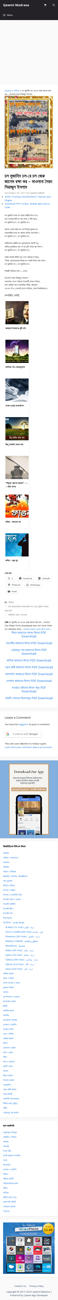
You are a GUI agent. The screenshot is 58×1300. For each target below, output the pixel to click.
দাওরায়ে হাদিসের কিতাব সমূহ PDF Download (29, 689)
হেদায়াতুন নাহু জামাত (11, 1112)
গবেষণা (5, 991)
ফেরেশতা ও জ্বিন (9, 1047)
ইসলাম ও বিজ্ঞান (9, 890)
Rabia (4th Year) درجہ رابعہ (19, 950)
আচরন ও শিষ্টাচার (9, 871)
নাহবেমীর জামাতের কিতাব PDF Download (29, 643)
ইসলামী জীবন (8, 908)
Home (8, 90)
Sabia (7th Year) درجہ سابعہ (19, 954)
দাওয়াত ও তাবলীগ (9, 1024)
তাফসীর (6, 1015)
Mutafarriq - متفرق (15, 945)
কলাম (5, 1160)
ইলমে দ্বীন (7, 1150)
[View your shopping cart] (45, 5)
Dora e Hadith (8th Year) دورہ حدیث (24, 931)
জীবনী (5, 1005)
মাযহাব (5, 1070)
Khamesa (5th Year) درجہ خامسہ (22, 936)
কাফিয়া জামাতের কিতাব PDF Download (29, 660)
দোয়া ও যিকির (8, 1033)
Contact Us (20, 1285)
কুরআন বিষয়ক (8, 987)
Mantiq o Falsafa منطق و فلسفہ (21, 941)
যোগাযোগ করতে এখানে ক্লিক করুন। (37, 629)
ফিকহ (5, 1042)
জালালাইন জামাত (9, 1001)
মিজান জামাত (8, 1075)
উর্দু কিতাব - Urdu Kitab (13, 922)
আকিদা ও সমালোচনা (10, 857)
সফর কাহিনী (7, 1093)
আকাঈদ (6, 852)
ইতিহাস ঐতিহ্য (9, 885)
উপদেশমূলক (7, 917)
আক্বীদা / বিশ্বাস (9, 1136)
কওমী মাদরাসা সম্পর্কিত (11, 1155)
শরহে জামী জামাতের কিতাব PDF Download (29, 667)
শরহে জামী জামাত (9, 1089)
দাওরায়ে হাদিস (8, 1029)
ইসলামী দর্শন (8, 913)
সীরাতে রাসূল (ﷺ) (10, 1103)
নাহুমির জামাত (8, 1038)
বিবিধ (5, 1056)
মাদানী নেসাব (8, 1066)
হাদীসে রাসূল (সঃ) (9, 1197)
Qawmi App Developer (36, 1295)
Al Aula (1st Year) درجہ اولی (19, 927)
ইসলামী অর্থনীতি (9, 903)
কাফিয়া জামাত (8, 973)
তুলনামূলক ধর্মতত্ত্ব (10, 1019)
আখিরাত (6, 866)
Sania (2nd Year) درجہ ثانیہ (19, 968)
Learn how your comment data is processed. (28, 747)
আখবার (5, 1141)
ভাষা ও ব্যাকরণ (9, 1061)
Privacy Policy (36, 1285)
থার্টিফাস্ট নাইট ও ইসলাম (17, 614)
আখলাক (6, 862)
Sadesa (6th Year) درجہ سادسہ (21, 959)
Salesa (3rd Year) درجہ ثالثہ (19, 964)
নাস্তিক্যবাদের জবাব (10, 1183)
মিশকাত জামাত (8, 1080)
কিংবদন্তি (6, 1164)
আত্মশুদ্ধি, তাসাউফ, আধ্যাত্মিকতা (15, 876)
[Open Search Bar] (53, 5)
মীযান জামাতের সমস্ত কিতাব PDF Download (29, 634)
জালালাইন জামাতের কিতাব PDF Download (29, 674)
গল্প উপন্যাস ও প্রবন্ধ (11, 996)
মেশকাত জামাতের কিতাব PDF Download (29, 681)
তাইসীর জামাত (8, 1010)
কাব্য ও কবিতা (8, 978)
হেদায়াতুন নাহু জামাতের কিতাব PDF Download (29, 652)
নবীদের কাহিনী (8, 1178)
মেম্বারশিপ (7, 1084)
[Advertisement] (29, 51)
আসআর (6, 1146)
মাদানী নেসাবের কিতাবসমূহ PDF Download (29, 698)
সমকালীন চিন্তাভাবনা (11, 1098)
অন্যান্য (6, 1211)
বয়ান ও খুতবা (8, 1052)
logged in (23, 724)
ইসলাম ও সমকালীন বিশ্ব (12, 894)
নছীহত (5, 1173)
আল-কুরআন (7, 880)
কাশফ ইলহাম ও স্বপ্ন (11, 982)
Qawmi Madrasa (16, 5)
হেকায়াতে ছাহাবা (9, 1206)
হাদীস (5, 1107)
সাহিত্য (16, 90)
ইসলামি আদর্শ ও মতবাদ (12, 899)
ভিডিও (5, 1187)
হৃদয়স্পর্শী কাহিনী (9, 1201)
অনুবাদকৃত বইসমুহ (10, 1132)
